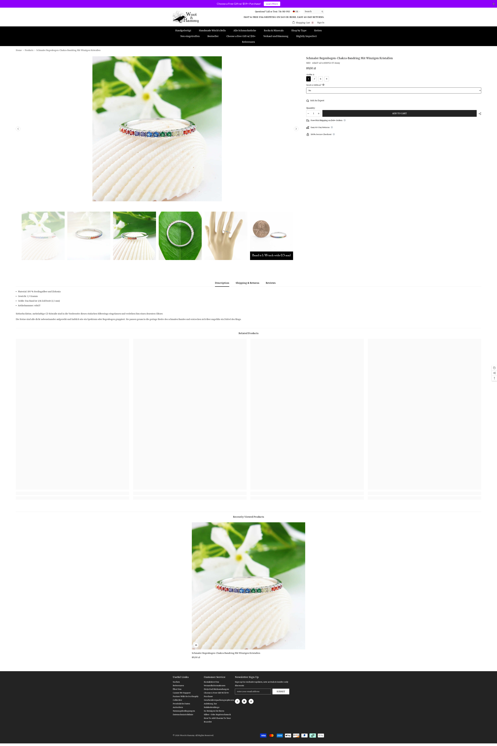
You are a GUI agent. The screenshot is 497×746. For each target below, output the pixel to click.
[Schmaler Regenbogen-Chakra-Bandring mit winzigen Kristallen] (248, 585)
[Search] (314, 11)
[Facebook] (237, 701)
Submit (281, 691)
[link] (72, 493)
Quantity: (310, 108)
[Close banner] (494, 4)
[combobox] (312, 11)
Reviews (271, 282)
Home (19, 50)
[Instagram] (244, 701)
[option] (157, 128)
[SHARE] (479, 114)
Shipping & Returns (247, 282)
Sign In (320, 22)
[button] (18, 129)
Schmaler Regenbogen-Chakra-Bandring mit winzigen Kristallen (226, 653)
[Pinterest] (251, 701)
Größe (310, 74)
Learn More (272, 3)
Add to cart (399, 113)
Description (222, 282)
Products (29, 50)
